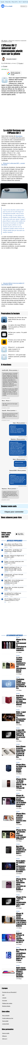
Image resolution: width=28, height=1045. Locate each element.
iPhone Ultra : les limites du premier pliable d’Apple (13, 588)
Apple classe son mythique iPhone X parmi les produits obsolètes (21, 972)
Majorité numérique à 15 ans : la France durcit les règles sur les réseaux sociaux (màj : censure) (13, 569)
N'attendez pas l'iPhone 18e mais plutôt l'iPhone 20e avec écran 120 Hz (17, 319)
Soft (8, 6)
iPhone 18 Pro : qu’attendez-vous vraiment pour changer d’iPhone (13, 550)
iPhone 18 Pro (15, 1)
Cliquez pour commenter (14, 512)
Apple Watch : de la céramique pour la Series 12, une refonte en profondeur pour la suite (13, 582)
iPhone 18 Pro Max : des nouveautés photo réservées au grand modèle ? (21, 884)
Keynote (2, 1)
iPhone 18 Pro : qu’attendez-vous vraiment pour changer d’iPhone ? (21, 834)
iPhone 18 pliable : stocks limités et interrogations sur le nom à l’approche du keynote (21, 920)
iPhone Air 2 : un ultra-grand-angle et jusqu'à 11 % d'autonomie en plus (16, 349)
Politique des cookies (7, 1003)
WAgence (4, 1036)
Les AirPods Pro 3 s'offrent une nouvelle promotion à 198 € (12, 594)
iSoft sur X (4, 1038)
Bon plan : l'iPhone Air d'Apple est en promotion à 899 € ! (21, 849)
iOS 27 (20, 1)
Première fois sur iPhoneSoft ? (9, 992)
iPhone (5, 40)
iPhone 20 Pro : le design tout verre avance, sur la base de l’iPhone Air (21, 783)
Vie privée (4, 1000)
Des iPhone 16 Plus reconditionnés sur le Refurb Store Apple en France (21, 955)
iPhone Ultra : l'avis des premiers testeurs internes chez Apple (21, 818)
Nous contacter (5, 1015)
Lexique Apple (5, 1023)
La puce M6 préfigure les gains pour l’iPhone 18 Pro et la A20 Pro (21, 734)
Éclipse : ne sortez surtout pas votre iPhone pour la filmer (14, 562)
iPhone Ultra (8, 1)
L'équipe (4, 997)
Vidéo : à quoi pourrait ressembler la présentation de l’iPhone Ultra (21, 717)
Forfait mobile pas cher (7, 1018)
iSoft (3, 995)
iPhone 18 (5, 69)
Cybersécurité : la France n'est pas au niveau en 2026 (13, 575)
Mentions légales (6, 1006)
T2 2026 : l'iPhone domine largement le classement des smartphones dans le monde (21, 665)
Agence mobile (5, 1033)
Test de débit (5, 1021)
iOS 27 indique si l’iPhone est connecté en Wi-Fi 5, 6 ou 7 (12, 599)
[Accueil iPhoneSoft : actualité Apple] (2, 40)
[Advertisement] (14, 23)
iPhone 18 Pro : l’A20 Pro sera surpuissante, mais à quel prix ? (21, 901)
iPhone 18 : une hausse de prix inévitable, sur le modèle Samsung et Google (21, 801)
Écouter (5, 66)
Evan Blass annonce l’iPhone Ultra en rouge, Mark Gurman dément (21, 700)
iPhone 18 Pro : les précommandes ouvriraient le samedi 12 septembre (21, 645)
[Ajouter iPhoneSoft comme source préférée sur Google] (14, 73)
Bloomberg (19, 136)
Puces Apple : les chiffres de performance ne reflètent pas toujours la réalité (21, 866)
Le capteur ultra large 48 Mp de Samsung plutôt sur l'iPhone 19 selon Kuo (17, 326)
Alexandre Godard (11, 59)
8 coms (21, 63)
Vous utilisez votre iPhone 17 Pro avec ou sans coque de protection (13, 544)
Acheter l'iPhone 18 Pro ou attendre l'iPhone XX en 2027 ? (20, 937)
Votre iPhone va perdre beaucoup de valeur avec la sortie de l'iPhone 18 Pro (21, 752)
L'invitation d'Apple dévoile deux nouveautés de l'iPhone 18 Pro (21, 683)
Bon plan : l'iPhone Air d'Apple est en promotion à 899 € (14, 556)
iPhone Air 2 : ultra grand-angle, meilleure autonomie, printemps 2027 (17, 356)
